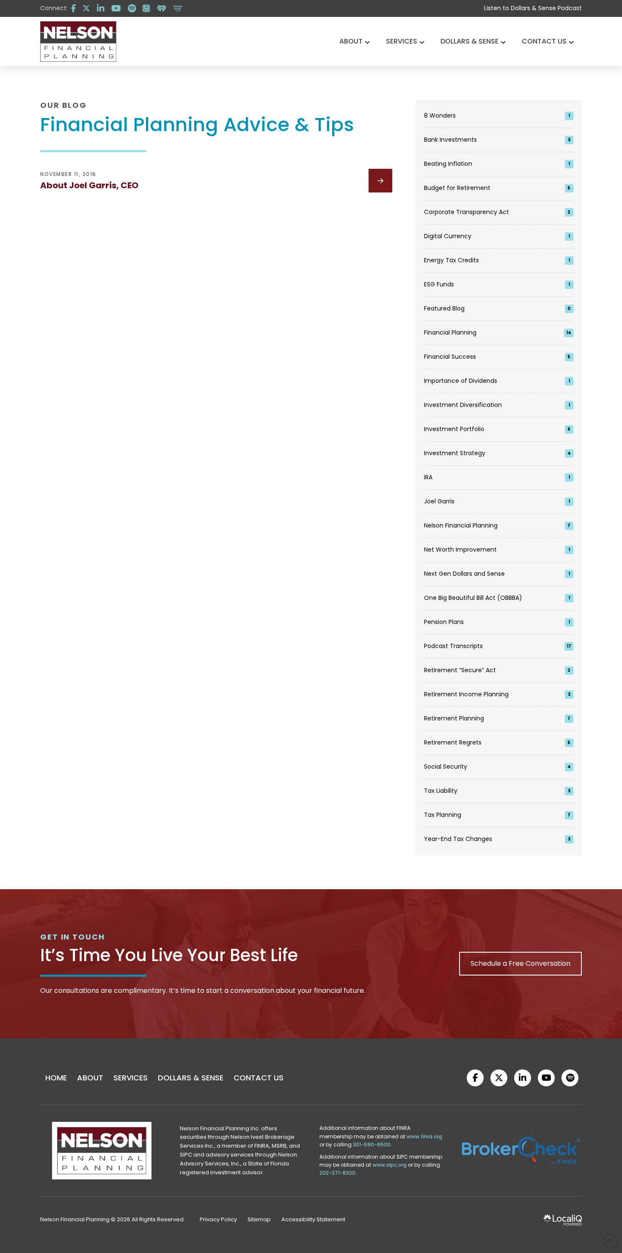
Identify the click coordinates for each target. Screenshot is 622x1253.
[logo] (78, 41)
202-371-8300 (337, 1172)
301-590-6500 (372, 1144)
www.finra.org (424, 1136)
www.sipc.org (389, 1164)
